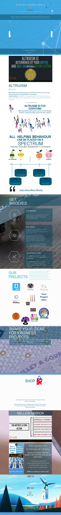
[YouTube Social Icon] (28, 476)
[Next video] (50, 68)
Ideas (10, 498)
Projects (11, 496)
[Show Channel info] (32, 440)
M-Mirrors (11, 501)
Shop (10, 499)
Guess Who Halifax (12, 491)
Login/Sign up (30, 52)
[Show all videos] (30, 81)
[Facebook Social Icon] (30, 476)
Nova (10, 490)
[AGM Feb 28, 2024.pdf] (45, 480)
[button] (51, 3)
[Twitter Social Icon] (31, 476)
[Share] (29, 440)
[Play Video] (30, 69)
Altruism (11, 493)
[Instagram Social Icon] (33, 476)
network (31, 255)
